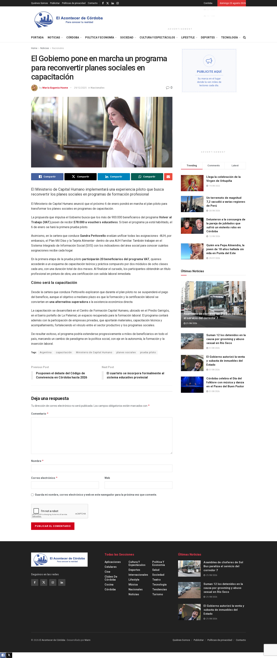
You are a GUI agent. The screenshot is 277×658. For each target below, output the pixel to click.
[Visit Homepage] (68, 19)
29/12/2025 (80, 87)
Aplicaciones (113, 561)
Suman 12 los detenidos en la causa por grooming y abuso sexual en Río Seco (226, 339)
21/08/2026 (191, 323)
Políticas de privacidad (74, 3)
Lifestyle (188, 37)
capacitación (64, 352)
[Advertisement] (180, 16)
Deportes (208, 37)
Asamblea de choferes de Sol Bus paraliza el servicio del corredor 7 (223, 566)
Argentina (46, 352)
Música (133, 584)
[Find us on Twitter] (107, 3)
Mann (87, 640)
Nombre (37, 461)
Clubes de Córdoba (111, 578)
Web (107, 477)
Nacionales (58, 48)
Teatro (156, 579)
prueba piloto (148, 352)
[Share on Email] (168, 176)
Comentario (40, 413)
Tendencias (159, 589)
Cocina (109, 584)
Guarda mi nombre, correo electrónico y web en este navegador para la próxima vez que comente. (96, 494)
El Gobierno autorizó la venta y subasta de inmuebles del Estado (225, 360)
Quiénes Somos (39, 3)
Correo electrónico (44, 478)
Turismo (157, 594)
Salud (155, 569)
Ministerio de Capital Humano (94, 352)
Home (34, 48)
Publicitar (55, 3)
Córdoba (72, 37)
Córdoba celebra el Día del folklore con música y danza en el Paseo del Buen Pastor (225, 382)
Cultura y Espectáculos (157, 37)
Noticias (54, 37)
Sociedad (126, 37)
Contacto (92, 3)
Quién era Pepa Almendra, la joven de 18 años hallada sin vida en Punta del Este (225, 249)
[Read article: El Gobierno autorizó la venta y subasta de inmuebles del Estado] (192, 363)
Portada (37, 37)
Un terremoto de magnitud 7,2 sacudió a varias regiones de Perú (225, 201)
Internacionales (138, 574)
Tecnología (229, 37)
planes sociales (126, 352)
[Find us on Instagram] (117, 3)
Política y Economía (99, 37)
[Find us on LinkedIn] (113, 3)
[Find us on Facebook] (103, 3)
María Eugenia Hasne (55, 87)
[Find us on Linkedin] (61, 582)
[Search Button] (244, 37)
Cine (107, 571)
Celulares (111, 566)
